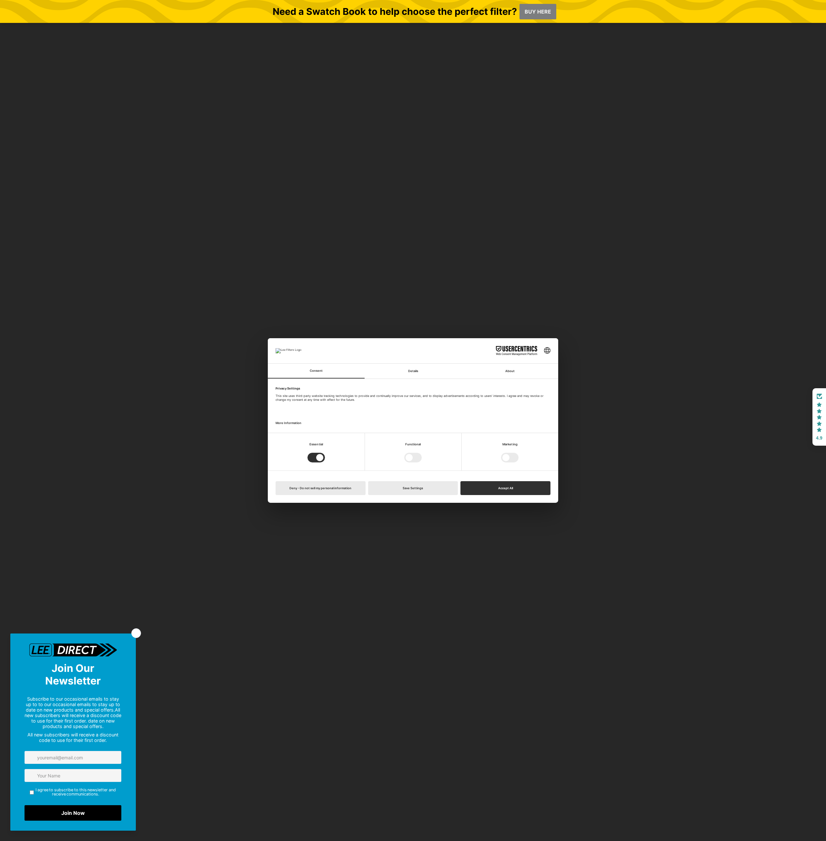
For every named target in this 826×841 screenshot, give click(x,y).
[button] (819, 417)
